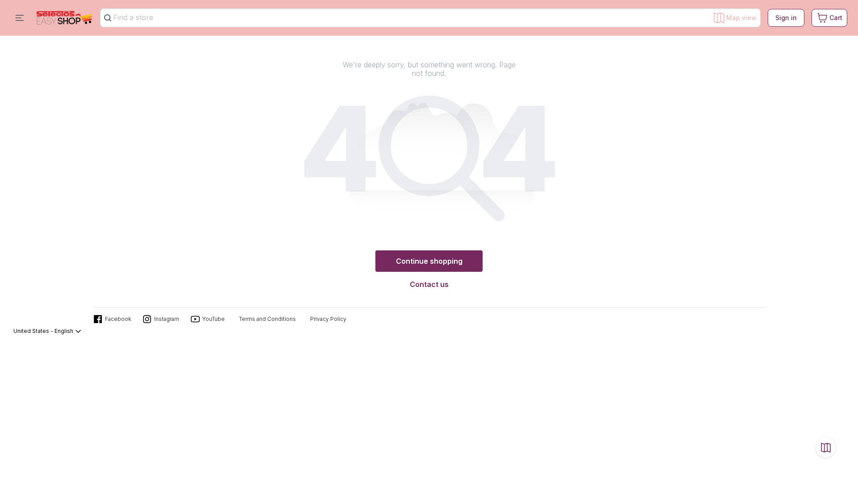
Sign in (786, 17)
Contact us (429, 284)
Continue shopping (429, 261)
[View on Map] (826, 447)
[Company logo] (64, 18)
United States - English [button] (43, 331)
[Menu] (20, 18)
